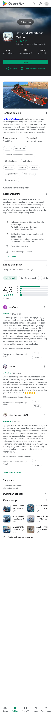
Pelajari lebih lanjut (18, 227)
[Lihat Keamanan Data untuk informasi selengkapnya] (46, 194)
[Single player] (11, 161)
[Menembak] (20, 148)
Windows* (38, 141)
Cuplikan (25, 22)
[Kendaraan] (29, 174)
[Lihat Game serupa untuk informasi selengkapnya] (46, 500)
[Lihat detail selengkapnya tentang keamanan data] (12, 256)
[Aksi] (7, 148)
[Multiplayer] (28, 161)
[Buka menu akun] (46, 4)
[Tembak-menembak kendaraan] (19, 155)
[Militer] (34, 167)
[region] (25, 52)
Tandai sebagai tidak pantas (18, 537)
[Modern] (22, 167)
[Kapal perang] (11, 180)
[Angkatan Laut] (11, 174)
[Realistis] (9, 167)
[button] (31, 53)
